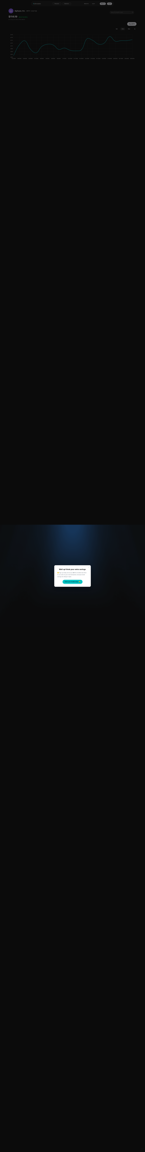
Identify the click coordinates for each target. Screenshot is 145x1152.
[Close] (89, 567)
